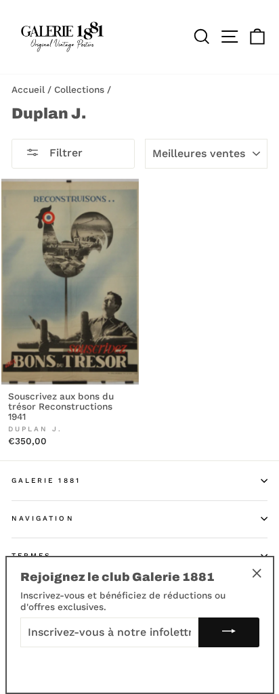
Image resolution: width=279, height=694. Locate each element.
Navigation (43, 518)
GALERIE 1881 (46, 480)
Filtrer (64, 152)
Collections (79, 89)
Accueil (28, 89)
